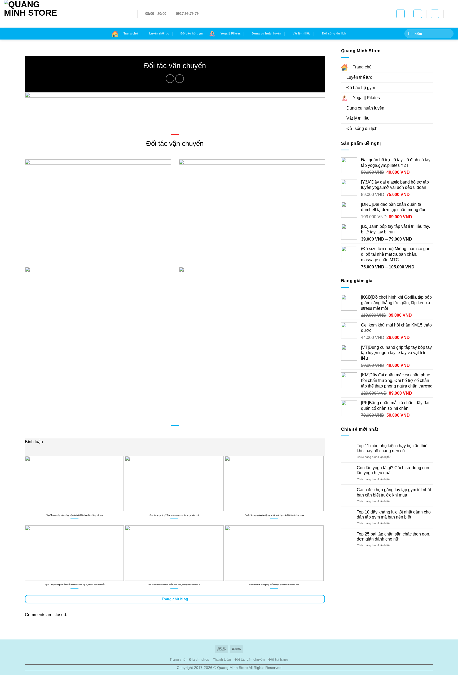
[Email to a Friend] (179, 78)
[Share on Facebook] (170, 78)
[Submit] (448, 33)
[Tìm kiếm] (417, 14)
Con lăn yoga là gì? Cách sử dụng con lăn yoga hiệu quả (174, 515)
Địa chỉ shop (199, 659)
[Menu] (451, 13)
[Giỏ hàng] (400, 14)
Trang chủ (178, 659)
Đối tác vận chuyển (250, 659)
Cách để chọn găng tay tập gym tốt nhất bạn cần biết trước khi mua (274, 515)
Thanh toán (222, 659)
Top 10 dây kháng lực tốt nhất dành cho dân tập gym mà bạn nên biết (74, 584)
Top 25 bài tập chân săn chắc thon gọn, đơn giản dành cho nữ (174, 584)
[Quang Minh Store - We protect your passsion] (66, 14)
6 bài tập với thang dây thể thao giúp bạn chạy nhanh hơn (274, 584)
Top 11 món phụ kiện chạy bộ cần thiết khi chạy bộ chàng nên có (74, 515)
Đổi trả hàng (278, 659)
